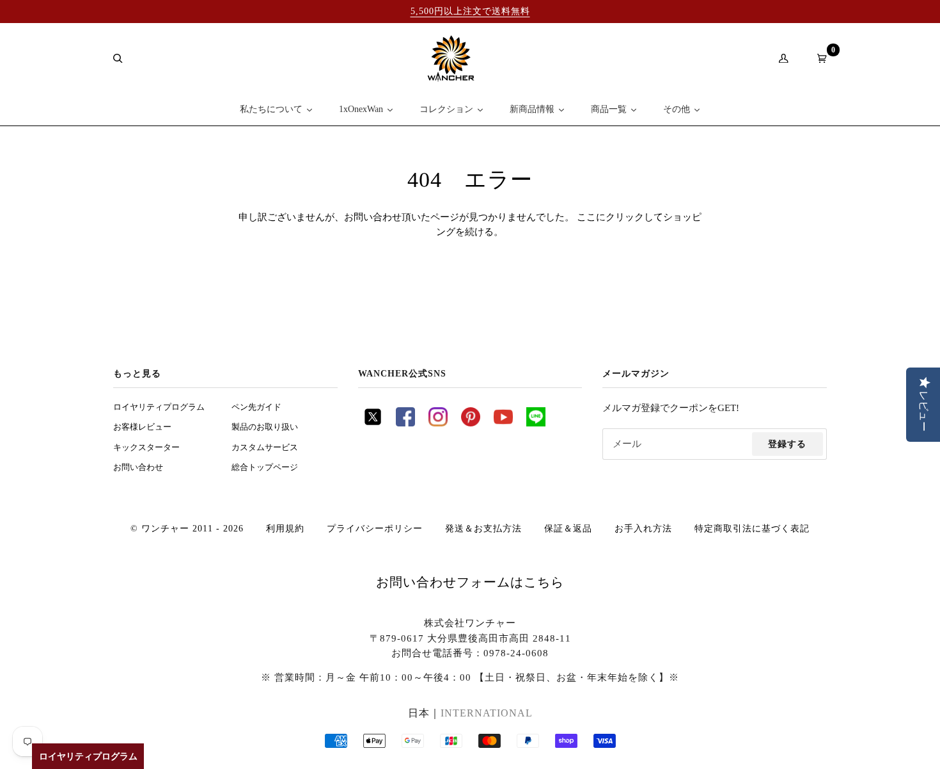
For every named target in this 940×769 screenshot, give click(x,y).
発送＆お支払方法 (483, 528)
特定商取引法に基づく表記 (752, 528)
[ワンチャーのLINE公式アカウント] (535, 423)
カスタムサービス (264, 447)
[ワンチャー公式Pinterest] (470, 423)
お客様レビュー (142, 427)
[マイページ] (778, 58)
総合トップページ (264, 467)
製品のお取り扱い (264, 427)
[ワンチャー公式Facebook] (405, 423)
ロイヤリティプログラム (159, 407)
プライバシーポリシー (375, 528)
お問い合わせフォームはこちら (470, 582)
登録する (787, 444)
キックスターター (146, 447)
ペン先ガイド (256, 407)
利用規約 (285, 528)
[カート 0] (817, 58)
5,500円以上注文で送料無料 (470, 11)
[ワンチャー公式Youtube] (503, 423)
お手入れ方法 (643, 528)
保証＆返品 (568, 528)
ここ (586, 217)
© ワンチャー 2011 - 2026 (187, 528)
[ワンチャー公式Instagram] (438, 423)
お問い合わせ (138, 467)
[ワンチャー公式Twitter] (372, 423)
